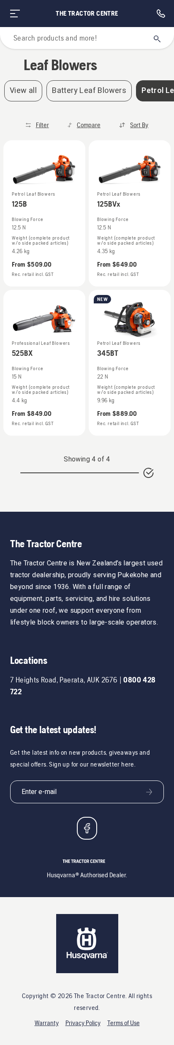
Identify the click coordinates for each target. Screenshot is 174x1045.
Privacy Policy (83, 1023)
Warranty (47, 1023)
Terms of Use (123, 1023)
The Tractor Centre (87, 13)
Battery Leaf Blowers (89, 90)
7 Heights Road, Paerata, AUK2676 (63, 679)
